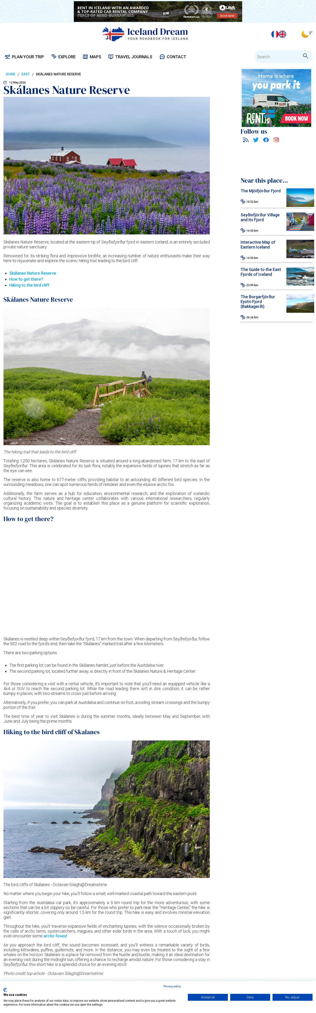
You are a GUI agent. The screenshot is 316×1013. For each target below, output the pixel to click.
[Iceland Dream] (145, 34)
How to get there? (26, 279)
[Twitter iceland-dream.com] (256, 140)
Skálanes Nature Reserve (32, 273)
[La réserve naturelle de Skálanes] (275, 34)
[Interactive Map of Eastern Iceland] (300, 256)
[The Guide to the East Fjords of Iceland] (300, 284)
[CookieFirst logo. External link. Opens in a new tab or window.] (5, 990)
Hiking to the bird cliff (29, 285)
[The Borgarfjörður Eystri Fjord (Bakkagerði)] (300, 311)
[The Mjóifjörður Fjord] (300, 205)
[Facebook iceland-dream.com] (266, 140)
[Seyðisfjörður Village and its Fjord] (300, 229)
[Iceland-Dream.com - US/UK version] (282, 34)
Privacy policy (172, 986)
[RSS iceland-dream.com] (246, 140)
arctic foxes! (55, 935)
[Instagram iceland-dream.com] (276, 140)
